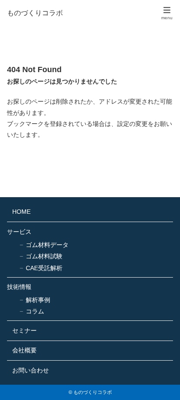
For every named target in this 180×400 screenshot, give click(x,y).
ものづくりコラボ (35, 13)
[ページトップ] (162, 382)
